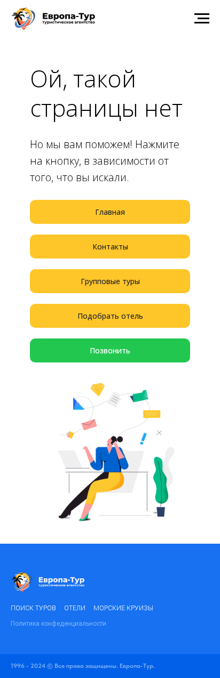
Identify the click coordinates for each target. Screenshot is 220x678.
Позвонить (110, 350)
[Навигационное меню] (201, 18)
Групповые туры (110, 281)
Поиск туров (33, 608)
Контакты (110, 246)
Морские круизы (123, 608)
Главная (110, 212)
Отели (74, 608)
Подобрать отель (110, 316)
